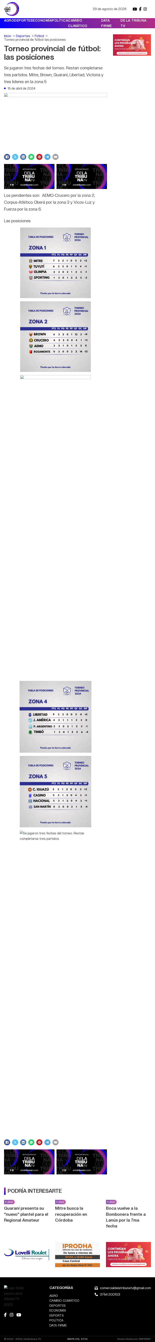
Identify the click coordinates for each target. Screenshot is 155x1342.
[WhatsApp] (31, 157)
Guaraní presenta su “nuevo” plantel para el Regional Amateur (26, 1214)
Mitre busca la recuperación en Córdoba (71, 1214)
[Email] (55, 157)
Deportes (23, 20)
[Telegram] (47, 157)
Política (60, 20)
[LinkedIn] (23, 157)
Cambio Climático (77, 23)
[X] (15, 157)
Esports (56, 1315)
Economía (42, 20)
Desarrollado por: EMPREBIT (134, 1339)
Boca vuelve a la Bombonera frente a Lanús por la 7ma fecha (126, 1217)
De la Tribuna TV (133, 23)
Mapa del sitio (77, 1339)
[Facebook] (7, 157)
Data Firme (106, 23)
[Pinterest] (39, 157)
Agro (9, 20)
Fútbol (9, 1201)
